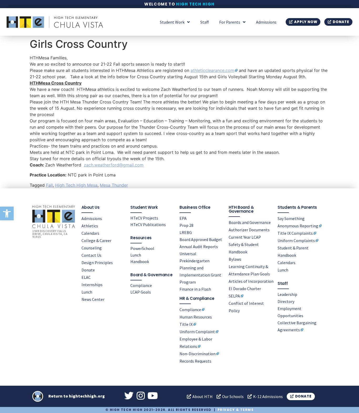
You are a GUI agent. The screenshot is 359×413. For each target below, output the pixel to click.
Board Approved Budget (201, 239)
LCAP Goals (140, 292)
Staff (204, 22)
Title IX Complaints (295, 233)
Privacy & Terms (236, 409)
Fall (49, 185)
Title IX (186, 324)
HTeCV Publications (148, 224)
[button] (7, 213)
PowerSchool (142, 248)
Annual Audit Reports (199, 246)
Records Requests (195, 361)
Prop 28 (186, 225)
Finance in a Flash (195, 289)
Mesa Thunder (114, 185)
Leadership (287, 294)
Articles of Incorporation (251, 281)
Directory (286, 301)
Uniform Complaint (197, 331)
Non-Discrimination (198, 353)
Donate (88, 270)
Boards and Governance (250, 222)
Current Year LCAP (245, 237)
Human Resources (196, 317)
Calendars (90, 233)
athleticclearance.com (212, 70)
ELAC (86, 277)
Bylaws (235, 259)
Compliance (141, 285)
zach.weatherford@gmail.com (113, 165)
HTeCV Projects (144, 218)
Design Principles (97, 262)
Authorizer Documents (249, 229)
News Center (92, 299)
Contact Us (91, 255)
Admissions (266, 22)
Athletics (89, 225)
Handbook (139, 261)
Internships (91, 284)
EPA (183, 218)
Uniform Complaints (296, 240)
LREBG (186, 232)
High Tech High (195, 4)
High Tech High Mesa (76, 185)
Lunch (86, 292)
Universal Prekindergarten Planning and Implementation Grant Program (200, 268)
